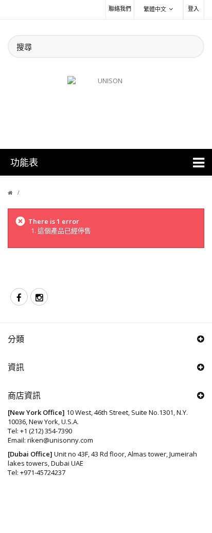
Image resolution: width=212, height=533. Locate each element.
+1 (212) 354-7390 (46, 430)
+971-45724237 (42, 472)
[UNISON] (106, 106)
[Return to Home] (16, 192)
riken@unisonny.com (60, 440)
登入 (193, 8)
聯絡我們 (120, 8)
